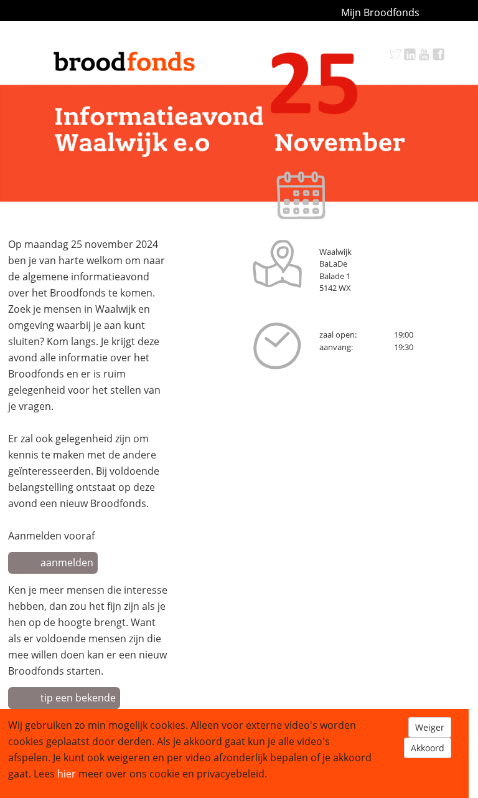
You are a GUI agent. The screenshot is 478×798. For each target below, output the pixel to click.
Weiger (429, 727)
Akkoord (427, 748)
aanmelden (66, 562)
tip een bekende (78, 698)
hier (66, 774)
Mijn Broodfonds (380, 12)
